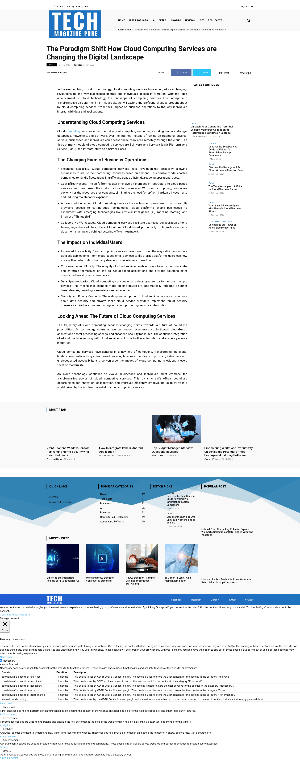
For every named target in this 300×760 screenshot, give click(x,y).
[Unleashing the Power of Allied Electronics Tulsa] (198, 228)
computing (73, 131)
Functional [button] (6, 703)
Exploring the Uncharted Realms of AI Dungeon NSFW (63, 579)
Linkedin (215, 599)
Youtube (249, 599)
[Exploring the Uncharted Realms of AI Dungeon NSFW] (63, 558)
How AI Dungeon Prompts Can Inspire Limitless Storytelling (140, 580)
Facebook (176, 599)
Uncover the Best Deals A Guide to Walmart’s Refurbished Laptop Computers (223, 151)
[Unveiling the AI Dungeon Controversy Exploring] (102, 558)
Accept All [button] (24, 614)
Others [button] (4, 747)
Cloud (51, 64)
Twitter (232, 599)
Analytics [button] (5, 725)
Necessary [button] (6, 656)
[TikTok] (222, 6)
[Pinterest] (218, 6)
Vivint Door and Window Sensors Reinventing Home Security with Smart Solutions (68, 451)
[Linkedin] (213, 6)
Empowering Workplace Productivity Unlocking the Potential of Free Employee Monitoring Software (228, 451)
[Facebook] (205, 6)
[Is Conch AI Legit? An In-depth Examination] (181, 558)
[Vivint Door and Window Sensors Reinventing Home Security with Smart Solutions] (71, 429)
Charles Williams (58, 72)
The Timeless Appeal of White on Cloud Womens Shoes (225, 188)
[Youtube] (231, 6)
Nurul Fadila (157, 455)
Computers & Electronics (220, 221)
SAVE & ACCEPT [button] (9, 758)
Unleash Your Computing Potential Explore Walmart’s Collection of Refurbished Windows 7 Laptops (212, 129)
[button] (248, 20)
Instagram (196, 599)
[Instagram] (209, 6)
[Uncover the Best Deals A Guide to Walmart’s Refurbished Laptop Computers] (198, 150)
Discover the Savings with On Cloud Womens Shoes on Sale (226, 169)
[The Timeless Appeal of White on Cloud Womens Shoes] (198, 190)
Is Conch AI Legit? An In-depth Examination (179, 579)
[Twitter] (226, 6)
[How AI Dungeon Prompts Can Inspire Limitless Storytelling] (142, 558)
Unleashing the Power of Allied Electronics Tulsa (222, 226)
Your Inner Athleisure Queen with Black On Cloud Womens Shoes (225, 208)
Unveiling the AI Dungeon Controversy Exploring (100, 579)
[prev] (246, 29)
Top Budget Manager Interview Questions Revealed (172, 449)
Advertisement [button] (8, 736)
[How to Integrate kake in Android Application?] (123, 429)
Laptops (194, 123)
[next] (251, 29)
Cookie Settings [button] (9, 614)
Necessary (9, 660)
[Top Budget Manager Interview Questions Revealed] (176, 429)
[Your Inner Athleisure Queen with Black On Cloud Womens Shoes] (198, 209)
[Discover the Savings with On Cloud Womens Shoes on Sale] (198, 171)
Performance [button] (7, 714)
